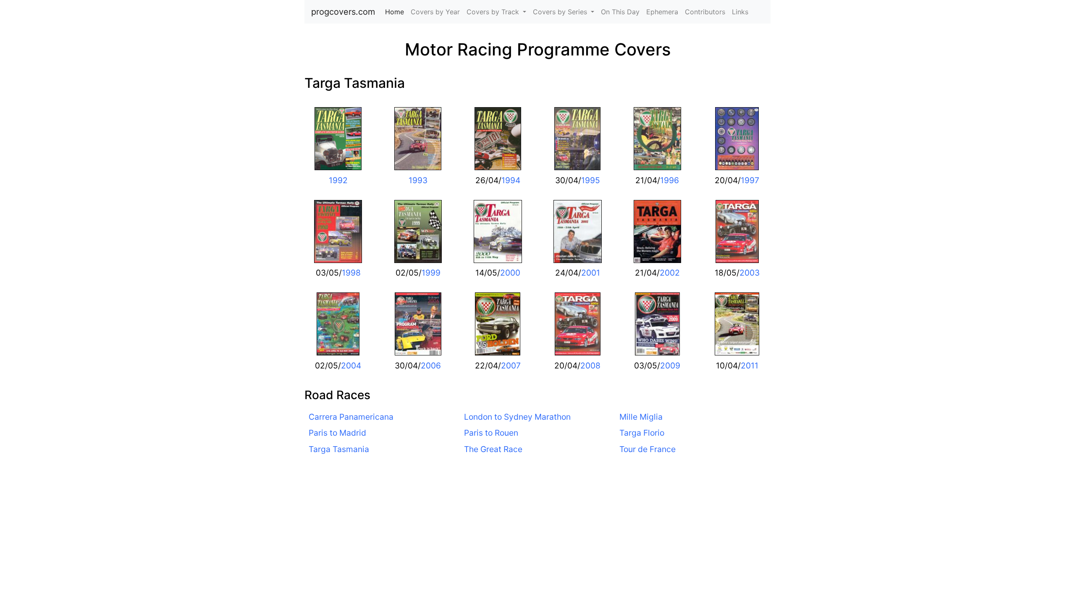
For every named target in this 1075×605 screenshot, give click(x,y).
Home (396, 12)
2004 (351, 365)
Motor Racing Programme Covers (538, 49)
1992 (338, 180)
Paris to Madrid (337, 433)
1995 (590, 180)
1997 (750, 180)
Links (740, 12)
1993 (418, 180)
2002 (670, 273)
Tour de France (647, 449)
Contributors (705, 12)
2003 (749, 273)
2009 (670, 365)
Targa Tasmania (354, 83)
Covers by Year (435, 12)
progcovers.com (343, 12)
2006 (431, 365)
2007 (511, 365)
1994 (510, 180)
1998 (351, 273)
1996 (669, 180)
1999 (431, 273)
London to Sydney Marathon (517, 417)
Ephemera (662, 12)
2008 (590, 365)
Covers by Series (561, 12)
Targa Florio (641, 433)
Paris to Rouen (491, 433)
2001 (590, 273)
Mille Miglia (641, 417)
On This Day (620, 12)
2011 (749, 365)
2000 (510, 273)
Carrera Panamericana (351, 417)
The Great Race (493, 449)
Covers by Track (494, 12)
